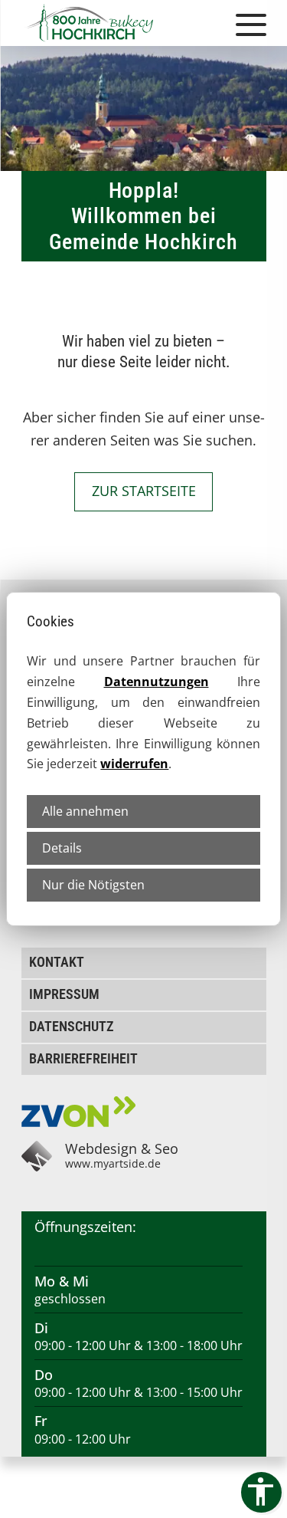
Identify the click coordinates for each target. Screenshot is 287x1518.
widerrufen (134, 763)
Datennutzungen (156, 681)
